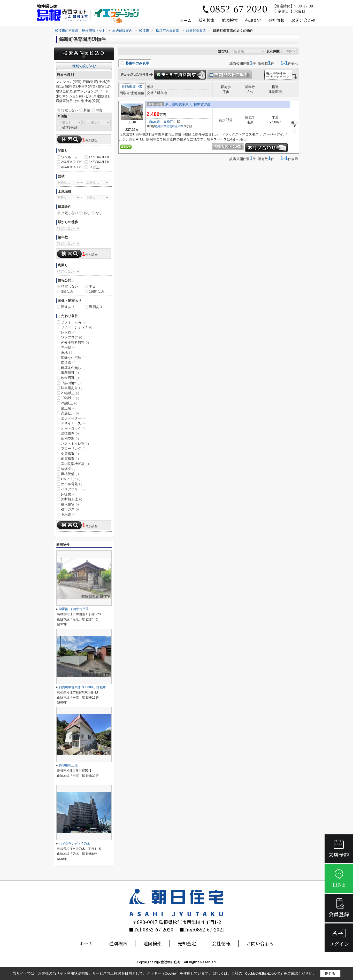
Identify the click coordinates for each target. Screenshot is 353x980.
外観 (124, 87)
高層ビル (70, 413)
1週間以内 (96, 292)
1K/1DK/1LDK (99, 157)
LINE (339, 884)
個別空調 (70, 438)
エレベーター (73, 418)
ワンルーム (69, 157)
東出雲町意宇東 (173, 126)
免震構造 (70, 454)
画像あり (67, 307)
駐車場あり (71, 388)
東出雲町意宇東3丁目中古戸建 (188, 104)
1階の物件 (71, 383)
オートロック (73, 428)
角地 (66, 352)
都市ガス (70, 509)
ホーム (185, 20)
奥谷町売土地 (68, 765)
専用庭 (68, 347)
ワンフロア (71, 337)
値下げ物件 (70, 128)
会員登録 (338, 914)
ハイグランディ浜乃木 (74, 843)
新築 (86, 110)
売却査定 (253, 20)
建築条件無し (73, 368)
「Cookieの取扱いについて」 (262, 973)
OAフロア (70, 479)
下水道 (68, 514)
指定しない (69, 110)
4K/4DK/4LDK (71, 167)
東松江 (168, 122)
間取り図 (136, 87)
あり (86, 213)
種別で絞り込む (84, 66)
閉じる (330, 973)
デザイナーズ (73, 423)
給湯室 (68, 469)
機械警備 (70, 474)
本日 (92, 286)
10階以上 (70, 398)
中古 (99, 110)
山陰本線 (153, 122)
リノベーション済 (76, 327)
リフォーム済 (73, 322)
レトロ (68, 332)
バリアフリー (73, 489)
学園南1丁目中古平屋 (74, 609)
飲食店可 (70, 378)
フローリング (73, 449)
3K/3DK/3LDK (99, 162)
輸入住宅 (70, 504)
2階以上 (69, 403)
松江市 (159, 126)
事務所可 (70, 373)
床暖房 (68, 494)
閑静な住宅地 (73, 358)
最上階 (68, 408)
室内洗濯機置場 (75, 464)
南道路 (68, 363)
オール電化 (71, 484)
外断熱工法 (71, 499)
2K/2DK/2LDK (71, 162)
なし (99, 213)
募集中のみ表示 (137, 63)
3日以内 (67, 292)
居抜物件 (70, 433)
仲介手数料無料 (75, 342)
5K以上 (94, 167)
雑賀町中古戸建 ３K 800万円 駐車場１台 (87, 687)
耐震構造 (70, 459)
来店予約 (338, 854)
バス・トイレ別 (75, 444)
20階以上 (70, 393)
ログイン (339, 943)
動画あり (96, 307)
